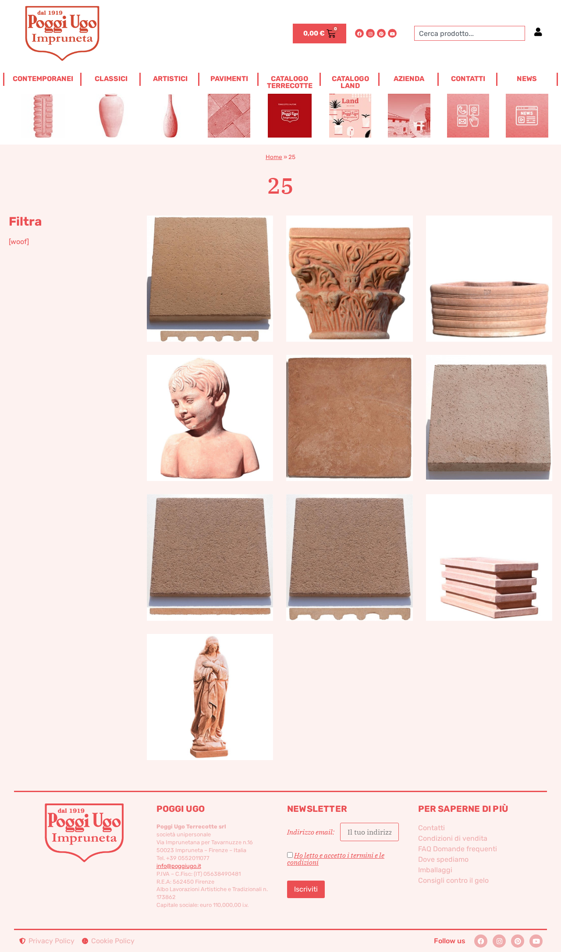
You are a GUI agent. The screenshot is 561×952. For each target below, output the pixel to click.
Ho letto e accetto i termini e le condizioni (335, 859)
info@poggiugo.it (178, 866)
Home (274, 156)
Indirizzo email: (311, 832)
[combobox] (469, 33)
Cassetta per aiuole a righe (489, 264)
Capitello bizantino (349, 264)
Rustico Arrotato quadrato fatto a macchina (349, 542)
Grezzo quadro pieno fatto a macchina (489, 403)
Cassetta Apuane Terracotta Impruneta (489, 542)
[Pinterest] (381, 33)
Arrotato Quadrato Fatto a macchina (210, 263)
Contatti (431, 828)
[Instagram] (370, 33)
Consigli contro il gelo (453, 880)
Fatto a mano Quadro (349, 403)
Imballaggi (435, 870)
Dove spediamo (443, 859)
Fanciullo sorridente (210, 403)
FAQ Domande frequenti (457, 849)
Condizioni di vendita (452, 838)
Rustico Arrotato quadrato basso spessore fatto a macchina (210, 543)
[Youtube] (392, 33)
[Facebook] (359, 33)
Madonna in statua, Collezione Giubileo (209, 682)
